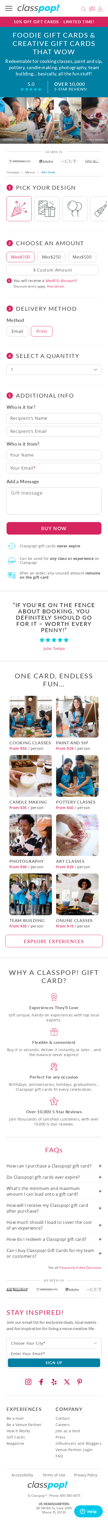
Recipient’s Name (29, 418)
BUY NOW (54, 528)
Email (17, 331)
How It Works (18, 1430)
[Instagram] (28, 1382)
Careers (63, 1424)
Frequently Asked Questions (80, 1267)
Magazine (15, 1443)
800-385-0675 (70, 1495)
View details (55, 286)
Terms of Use (53, 1475)
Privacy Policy (85, 1475)
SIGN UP (54, 1362)
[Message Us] (92, 8)
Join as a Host (68, 1430)
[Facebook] (41, 1382)
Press (60, 1437)
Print (41, 331)
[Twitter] (67, 1382)
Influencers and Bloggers (78, 1443)
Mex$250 (51, 257)
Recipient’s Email (28, 431)
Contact (62, 1418)
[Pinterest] (80, 1382)
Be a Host (15, 1418)
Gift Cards (16, 1437)
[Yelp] (54, 1382)
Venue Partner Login (74, 1449)
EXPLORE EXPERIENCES (54, 941)
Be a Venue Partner (24, 1424)
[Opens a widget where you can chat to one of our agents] (88, 1511)
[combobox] (54, 1343)
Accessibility (22, 1475)
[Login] (100, 8)
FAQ (59, 1455)
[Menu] (8, 8)
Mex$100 (20, 257)
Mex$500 (82, 257)
